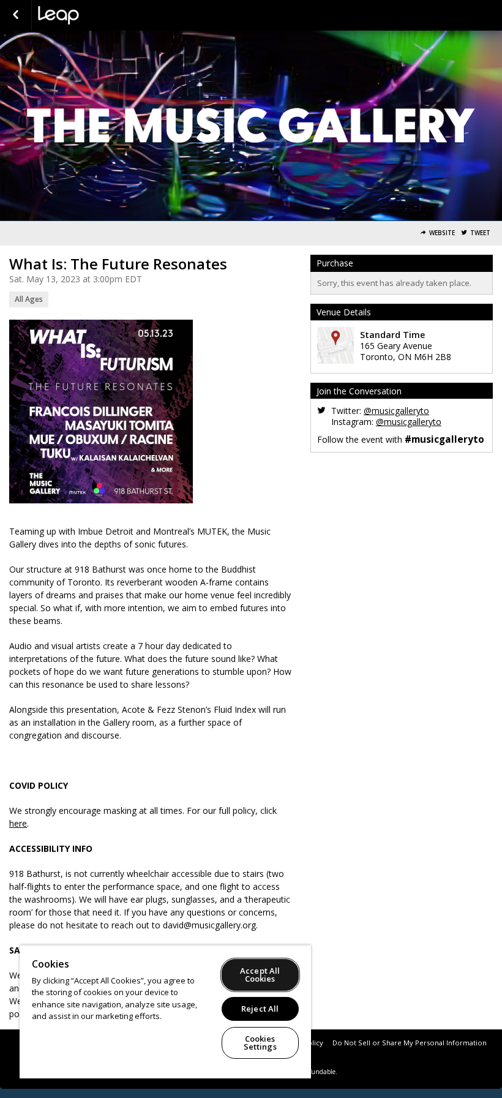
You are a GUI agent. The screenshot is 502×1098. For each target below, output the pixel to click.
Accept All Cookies (260, 974)
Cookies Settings (260, 1042)
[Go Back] (15, 15)
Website (442, 233)
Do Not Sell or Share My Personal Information (409, 1042)
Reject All (260, 1008)
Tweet (480, 233)
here (18, 823)
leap (99, 15)
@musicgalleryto (396, 410)
